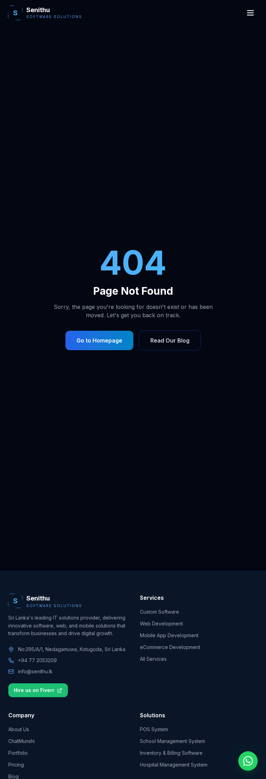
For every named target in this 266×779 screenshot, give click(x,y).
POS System (154, 729)
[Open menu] (250, 13)
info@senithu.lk (35, 671)
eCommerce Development (170, 647)
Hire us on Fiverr (34, 690)
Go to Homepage (99, 340)
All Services (153, 659)
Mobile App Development (169, 635)
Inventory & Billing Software (171, 753)
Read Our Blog (169, 340)
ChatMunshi (21, 741)
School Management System (172, 741)
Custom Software (159, 612)
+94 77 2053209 (37, 660)
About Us (18, 729)
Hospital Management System (173, 765)
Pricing (16, 765)
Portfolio (18, 753)
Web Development (161, 623)
